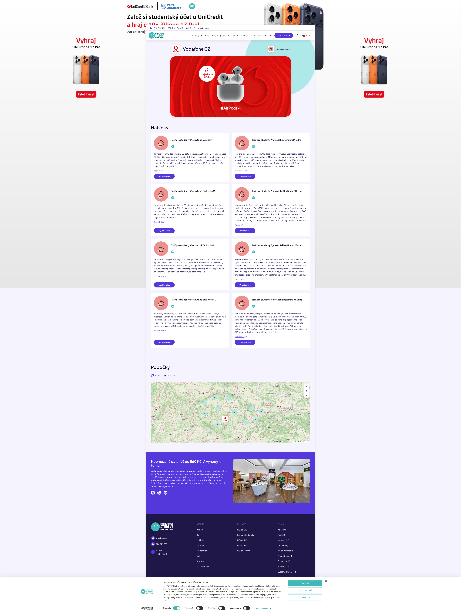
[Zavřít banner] (326, 581)
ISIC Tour (268, 35)
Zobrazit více (159, 171)
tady (165, 600)
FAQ (198, 556)
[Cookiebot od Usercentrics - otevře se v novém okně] (146, 608)
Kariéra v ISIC (283, 540)
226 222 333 (159, 28)
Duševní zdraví (202, 566)
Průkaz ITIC (242, 540)
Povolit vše (305, 583)
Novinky (200, 561)
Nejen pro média (285, 550)
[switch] (199, 608)
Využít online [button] (164, 176)
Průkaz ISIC (242, 529)
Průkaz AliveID (243, 550)
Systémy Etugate (286, 571)
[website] (153, 493)
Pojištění (231, 35)
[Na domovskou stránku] (156, 35)
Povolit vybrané (305, 590)
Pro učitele (283, 561)
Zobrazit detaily (261, 608)
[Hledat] (297, 35)
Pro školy (282, 566)
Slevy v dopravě (218, 35)
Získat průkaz (282, 35)
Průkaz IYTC (242, 545)
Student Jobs (256, 35)
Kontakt (281, 535)
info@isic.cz (203, 28)
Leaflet (295, 441)
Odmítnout (305, 597)
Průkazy (195, 35)
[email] (165, 493)
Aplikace (244, 35)
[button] (260, 411)
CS (307, 35)
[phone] (159, 493)
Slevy (207, 35)
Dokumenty (283, 545)
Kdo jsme (282, 529)
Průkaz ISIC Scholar (245, 535)
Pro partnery (283, 556)
